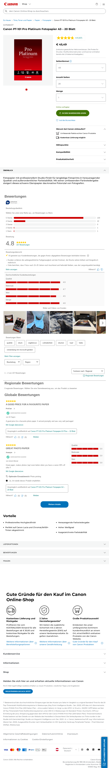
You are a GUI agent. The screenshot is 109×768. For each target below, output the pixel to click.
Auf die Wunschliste (67, 120)
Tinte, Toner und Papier (22, 20)
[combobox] (54, 11)
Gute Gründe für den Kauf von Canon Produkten (85, 643)
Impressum (72, 734)
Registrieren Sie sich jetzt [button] (18, 691)
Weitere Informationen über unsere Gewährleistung (53, 643)
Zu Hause (7, 20)
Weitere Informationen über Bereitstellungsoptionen (20, 643)
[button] (26, 89)
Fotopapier (47, 20)
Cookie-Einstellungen (42, 739)
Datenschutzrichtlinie (52, 734)
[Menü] (104, 4)
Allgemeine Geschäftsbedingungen (20, 734)
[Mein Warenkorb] (97, 4)
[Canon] (11, 4)
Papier (37, 20)
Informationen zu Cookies (15, 739)
